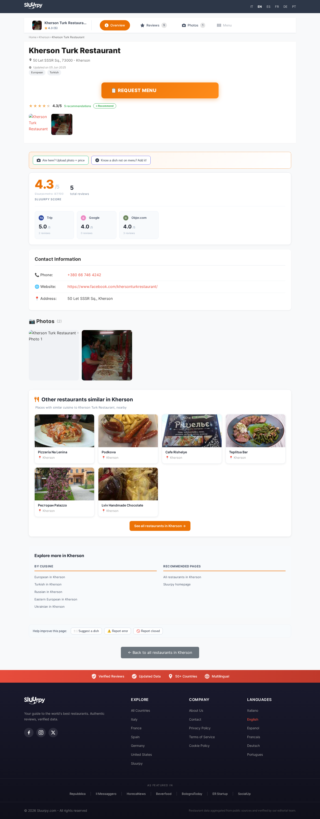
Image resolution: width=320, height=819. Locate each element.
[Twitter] (53, 732)
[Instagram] (41, 732)
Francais (253, 737)
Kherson (44, 37)
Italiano (252, 710)
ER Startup (220, 794)
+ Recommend (105, 105)
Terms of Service (202, 737)
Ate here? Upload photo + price (63, 160)
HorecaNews (136, 794)
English (252, 719)
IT (251, 6)
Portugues (255, 754)
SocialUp (244, 794)
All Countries (140, 710)
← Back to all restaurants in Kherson (160, 652)
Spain (135, 737)
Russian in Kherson (48, 592)
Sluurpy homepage (177, 584)
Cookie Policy (199, 746)
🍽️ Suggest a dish (86, 631)
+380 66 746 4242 (84, 274)
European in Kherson (49, 577)
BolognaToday (192, 794)
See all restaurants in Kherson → (160, 526)
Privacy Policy (200, 728)
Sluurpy (137, 763)
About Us (196, 710)
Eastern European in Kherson (55, 599)
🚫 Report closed (148, 631)
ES (268, 6)
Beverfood (163, 794)
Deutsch (253, 746)
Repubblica (78, 794)
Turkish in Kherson (48, 584)
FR (277, 6)
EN (260, 6)
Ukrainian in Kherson (49, 606)
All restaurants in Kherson (182, 577)
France (136, 728)
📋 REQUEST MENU (133, 90)
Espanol (253, 728)
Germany (138, 746)
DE (285, 6)
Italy (134, 719)
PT (294, 6)
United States (141, 754)
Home (33, 37)
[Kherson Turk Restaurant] (39, 124)
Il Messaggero (106, 794)
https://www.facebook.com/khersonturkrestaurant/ (112, 286)
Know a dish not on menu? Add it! (124, 160)
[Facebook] (28, 732)
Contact (195, 719)
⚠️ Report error (117, 631)
